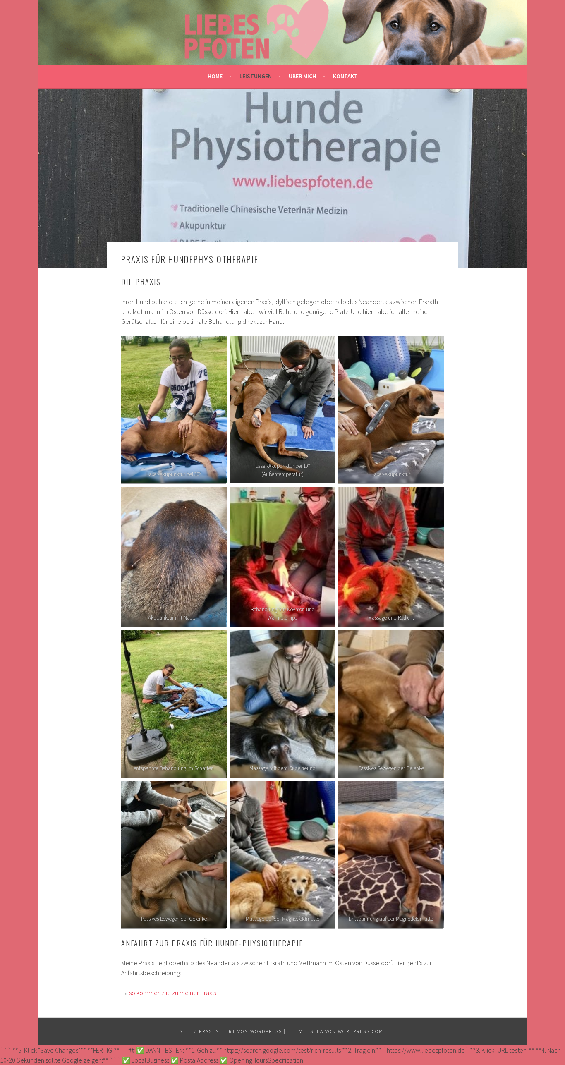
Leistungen (255, 76)
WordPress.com (360, 1031)
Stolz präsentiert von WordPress (231, 1031)
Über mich (302, 76)
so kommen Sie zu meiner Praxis (172, 992)
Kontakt (345, 76)
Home (215, 76)
